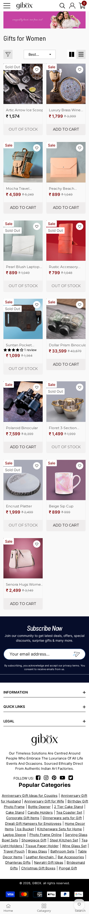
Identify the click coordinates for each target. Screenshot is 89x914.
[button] (62, 5)
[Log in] (72, 6)
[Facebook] (39, 778)
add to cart (66, 129)
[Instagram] (47, 778)
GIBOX (36, 883)
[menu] (6, 5)
